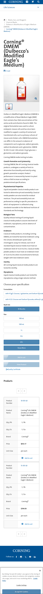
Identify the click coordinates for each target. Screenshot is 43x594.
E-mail (8, 71)
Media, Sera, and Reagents (17, 20)
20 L (21, 342)
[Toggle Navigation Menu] (5, 2)
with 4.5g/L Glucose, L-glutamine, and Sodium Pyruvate (22, 293)
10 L (21, 336)
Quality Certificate (14, 369)
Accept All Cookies (21, 592)
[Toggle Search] (38, 2)
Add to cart (28, 458)
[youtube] (30, 556)
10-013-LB (24, 401)
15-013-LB (24, 466)
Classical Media (11, 22)
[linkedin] (34, 556)
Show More (22, 348)
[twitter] (25, 556)
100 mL (21, 318)
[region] (21, 580)
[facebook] (16, 556)
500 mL (21, 324)
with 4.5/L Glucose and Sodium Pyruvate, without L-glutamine (22, 299)
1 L (21, 330)
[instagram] (21, 556)
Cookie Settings (21, 585)
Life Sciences (9, 7)
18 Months (21, 309)
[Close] (40, 570)
